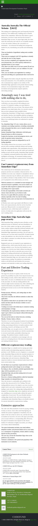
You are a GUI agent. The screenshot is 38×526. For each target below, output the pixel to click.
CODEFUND (11, 490)
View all (31, 449)
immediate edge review (15, 391)
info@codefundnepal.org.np (26, 14)
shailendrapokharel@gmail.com (16, 507)
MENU (7, 2)
